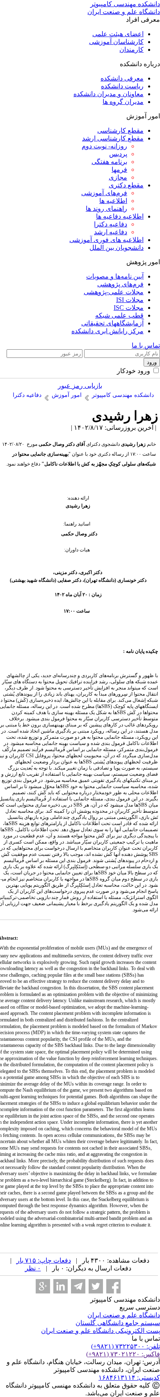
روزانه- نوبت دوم (104, 146)
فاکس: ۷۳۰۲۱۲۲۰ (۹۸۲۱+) (123, 1354)
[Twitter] (96, 1286)
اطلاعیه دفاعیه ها (120, 216)
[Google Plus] (43, 1286)
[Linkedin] (60, 1286)
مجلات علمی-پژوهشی (114, 291)
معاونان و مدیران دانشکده (108, 93)
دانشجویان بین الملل (116, 247)
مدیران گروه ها (123, 101)
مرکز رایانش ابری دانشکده (107, 330)
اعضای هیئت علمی (118, 33)
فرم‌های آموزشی (104, 192)
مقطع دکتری (126, 185)
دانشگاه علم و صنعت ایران (123, 1315)
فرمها (119, 169)
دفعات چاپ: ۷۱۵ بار (43, 1260)
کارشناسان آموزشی (116, 41)
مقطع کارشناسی (120, 130)
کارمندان (131, 49)
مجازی (118, 177)
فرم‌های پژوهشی (120, 284)
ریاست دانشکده (122, 86)
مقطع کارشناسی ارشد (113, 138)
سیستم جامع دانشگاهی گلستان (117, 1322)
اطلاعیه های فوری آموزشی (106, 239)
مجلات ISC (129, 307)
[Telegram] (78, 1286)
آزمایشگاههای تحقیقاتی (112, 323)
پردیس (118, 153)
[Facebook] (113, 1286)
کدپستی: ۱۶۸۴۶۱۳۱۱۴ (129, 1377)
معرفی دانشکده (122, 78)
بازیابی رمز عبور (80, 385)
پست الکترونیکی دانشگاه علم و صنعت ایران (100, 1330)
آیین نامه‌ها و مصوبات (115, 276)
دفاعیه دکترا (110, 224)
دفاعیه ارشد (110, 231)
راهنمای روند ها (106, 208)
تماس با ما (146, 345)
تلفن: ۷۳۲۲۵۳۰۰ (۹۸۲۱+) (125, 1346)
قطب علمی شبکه (119, 315)
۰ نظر (33, 1268)
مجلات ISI (130, 299)
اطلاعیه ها (113, 200)
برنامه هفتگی (109, 161)
